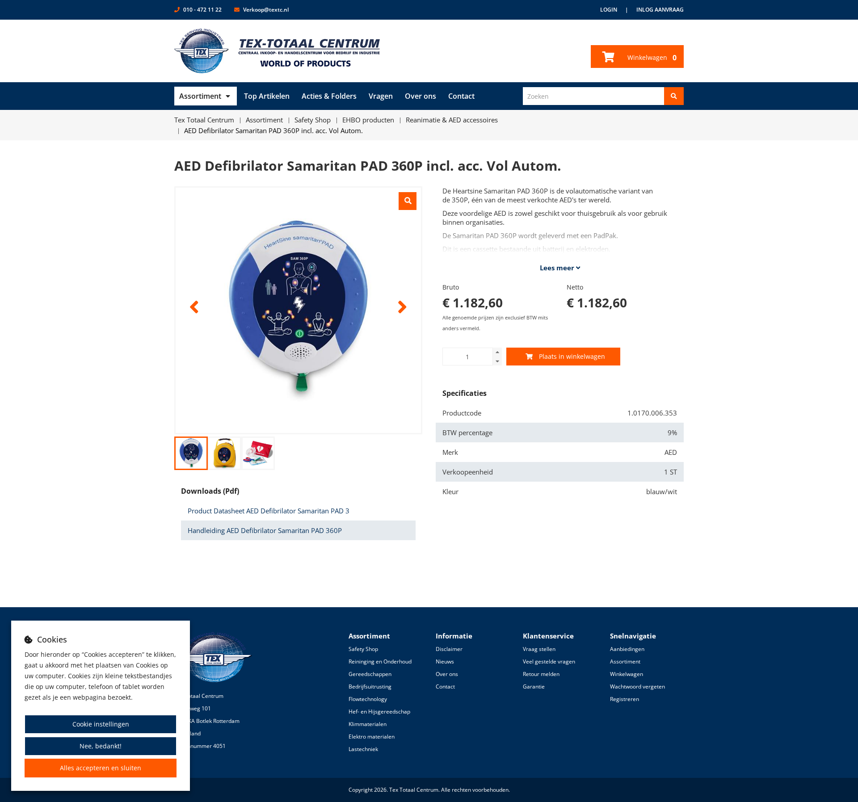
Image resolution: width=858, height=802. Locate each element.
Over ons (420, 96)
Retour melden (541, 674)
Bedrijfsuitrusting (370, 686)
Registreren (624, 699)
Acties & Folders (329, 96)
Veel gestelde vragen (549, 661)
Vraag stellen (539, 649)
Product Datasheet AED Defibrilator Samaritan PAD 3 (268, 510)
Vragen (381, 96)
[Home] (277, 51)
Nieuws (445, 661)
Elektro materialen (372, 736)
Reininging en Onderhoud (380, 661)
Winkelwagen (651, 58)
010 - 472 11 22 (202, 9)
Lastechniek (363, 749)
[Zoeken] (674, 96)
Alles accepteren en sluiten (100, 768)
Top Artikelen (267, 96)
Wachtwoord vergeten (637, 686)
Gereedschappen (370, 674)
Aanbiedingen (627, 649)
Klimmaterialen (368, 724)
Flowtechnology (368, 699)
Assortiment (200, 96)
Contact (461, 96)
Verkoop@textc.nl (266, 9)
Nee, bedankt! (101, 746)
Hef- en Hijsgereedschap (379, 711)
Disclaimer (449, 649)
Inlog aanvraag (660, 9)
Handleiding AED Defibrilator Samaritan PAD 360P (265, 530)
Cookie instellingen (100, 724)
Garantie (534, 686)
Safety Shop (363, 649)
